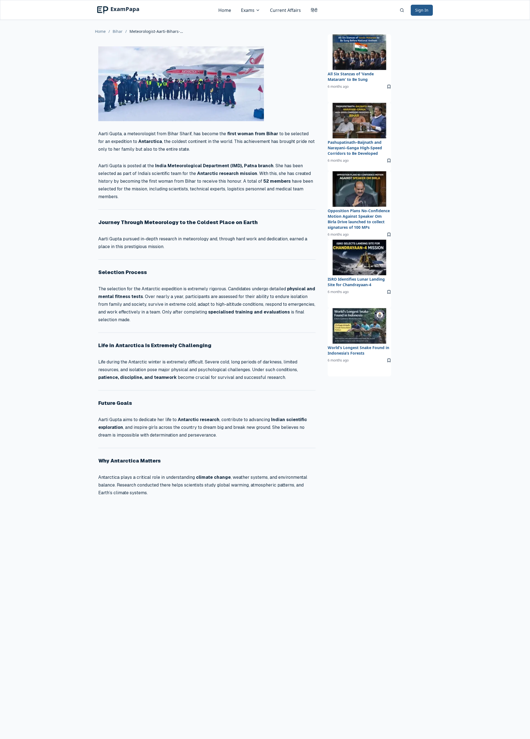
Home (224, 10)
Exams (248, 10)
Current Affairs (285, 10)
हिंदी (314, 10)
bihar (118, 31)
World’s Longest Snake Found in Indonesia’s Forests (358, 350)
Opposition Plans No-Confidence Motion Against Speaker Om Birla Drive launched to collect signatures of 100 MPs (359, 219)
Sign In (421, 10)
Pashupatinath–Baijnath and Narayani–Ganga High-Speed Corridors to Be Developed (355, 148)
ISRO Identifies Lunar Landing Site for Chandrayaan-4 (356, 282)
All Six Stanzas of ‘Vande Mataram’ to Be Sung (351, 76)
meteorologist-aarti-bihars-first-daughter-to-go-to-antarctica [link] (157, 31)
